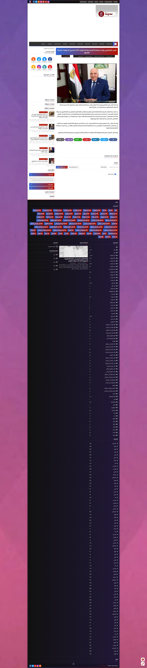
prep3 (32, 234)
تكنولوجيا (50, 44)
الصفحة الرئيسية (89, 56)
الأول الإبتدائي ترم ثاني (97, 220)
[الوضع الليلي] (143, 659)
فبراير (103, 460)
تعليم (89, 234)
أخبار (110, 210)
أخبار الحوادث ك (46, 210)
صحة (66, 234)
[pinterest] (46, 2)
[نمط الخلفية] (143, 664)
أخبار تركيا (49, 214)
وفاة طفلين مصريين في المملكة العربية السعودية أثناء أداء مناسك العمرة (76, 259)
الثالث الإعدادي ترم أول (75, 224)
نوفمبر (103, 469)
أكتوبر (103, 472)
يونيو (103, 449)
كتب (60, 234)
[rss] (39, 2)
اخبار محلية (49, 217)
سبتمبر (103, 475)
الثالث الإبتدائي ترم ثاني (89, 224)
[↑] (73, 664)
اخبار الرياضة (112, 214)
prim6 (100, 237)
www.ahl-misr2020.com (82, 263)
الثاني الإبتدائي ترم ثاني (110, 227)
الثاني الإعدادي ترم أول (96, 227)
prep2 (39, 234)
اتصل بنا (101, 2)
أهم (104, 234)
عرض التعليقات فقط (73, 167)
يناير (103, 463)
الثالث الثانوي (48, 224)
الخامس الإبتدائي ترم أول (40, 227)
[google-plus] (43, 2)
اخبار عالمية (76, 217)
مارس (103, 458)
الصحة (32, 230)
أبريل (103, 455)
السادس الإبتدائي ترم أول (59, 230)
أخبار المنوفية (58, 214)
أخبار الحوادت (77, 210)
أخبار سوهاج (104, 217)
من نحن (96, 2)
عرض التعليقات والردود (61, 167)
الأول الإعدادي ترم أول (83, 220)
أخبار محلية (94, 44)
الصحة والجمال (57, 44)
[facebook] (34, 2)
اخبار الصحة (94, 214)
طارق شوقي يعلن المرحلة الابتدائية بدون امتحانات (39, 151)
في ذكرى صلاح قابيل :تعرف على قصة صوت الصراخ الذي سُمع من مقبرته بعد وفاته (39, 116)
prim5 (107, 237)
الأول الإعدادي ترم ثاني (69, 220)
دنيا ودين (43, 44)
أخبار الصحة (103, 214)
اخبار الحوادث (57, 210)
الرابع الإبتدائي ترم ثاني (81, 230)
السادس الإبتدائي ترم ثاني (43, 230)
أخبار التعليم (109, 44)
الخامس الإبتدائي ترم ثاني (109, 230)
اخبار (104, 210)
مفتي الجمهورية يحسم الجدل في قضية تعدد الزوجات (39, 128)
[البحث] (30, 2)
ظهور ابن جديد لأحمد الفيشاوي (40, 161)
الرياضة (70, 230)
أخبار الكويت (68, 214)
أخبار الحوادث (72, 44)
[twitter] (36, 2)
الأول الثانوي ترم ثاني (42, 220)
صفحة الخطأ (90, 2)
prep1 (46, 234)
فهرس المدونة (83, 2)
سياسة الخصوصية (108, 2)
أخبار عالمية (85, 217)
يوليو (103, 446)
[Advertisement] (73, 30)
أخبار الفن (65, 44)
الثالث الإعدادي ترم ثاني (60, 224)
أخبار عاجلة (94, 217)
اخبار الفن (77, 214)
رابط (54, 255)
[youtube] (35, 666)
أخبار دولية (87, 44)
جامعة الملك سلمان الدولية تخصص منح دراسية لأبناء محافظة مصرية (39, 139)
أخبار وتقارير (40, 217)
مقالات (53, 234)
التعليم (113, 224)
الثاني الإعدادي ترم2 (82, 227)
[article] (72, 148)
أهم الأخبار (101, 44)
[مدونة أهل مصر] (107, 11)
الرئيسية (115, 2)
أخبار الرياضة (80, 44)
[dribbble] (41, 2)
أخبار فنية (67, 217)
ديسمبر (103, 466)
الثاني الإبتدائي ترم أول (36, 224)
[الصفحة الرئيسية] (115, 44)
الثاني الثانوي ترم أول (69, 227)
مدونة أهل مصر (102, 665)
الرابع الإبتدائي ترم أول (95, 230)
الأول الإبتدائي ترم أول (110, 220)
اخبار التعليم (86, 210)
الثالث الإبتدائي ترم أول (103, 224)
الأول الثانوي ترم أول (55, 220)
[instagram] (48, 2)
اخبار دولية (113, 217)
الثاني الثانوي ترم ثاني (55, 227)
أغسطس (103, 443)
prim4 (114, 237)
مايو (103, 452)
